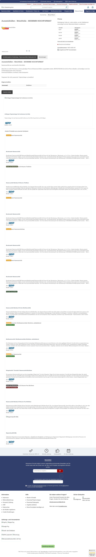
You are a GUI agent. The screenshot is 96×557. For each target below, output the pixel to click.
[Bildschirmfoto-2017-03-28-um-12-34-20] (28, 38)
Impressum (6, 497)
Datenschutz (6, 507)
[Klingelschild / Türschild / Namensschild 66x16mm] (48, 360)
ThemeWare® (65, 553)
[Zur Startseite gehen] (8, 7)
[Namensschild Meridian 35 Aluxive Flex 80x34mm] (48, 392)
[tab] (20, 57)
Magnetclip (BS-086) (11, 433)
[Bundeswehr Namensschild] (48, 142)
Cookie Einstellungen (8, 512)
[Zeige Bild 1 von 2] (26, 50)
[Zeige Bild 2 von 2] (29, 50)
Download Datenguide (62, 4)
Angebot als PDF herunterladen (67, 50)
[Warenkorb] (92, 7)
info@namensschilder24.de (57, 502)
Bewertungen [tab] (42, 57)
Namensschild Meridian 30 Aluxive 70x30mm (17, 182)
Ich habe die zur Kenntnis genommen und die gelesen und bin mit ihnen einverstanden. (48, 486)
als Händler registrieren (9, 509)
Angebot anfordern (73, 4)
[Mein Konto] (88, 7)
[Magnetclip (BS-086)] (48, 423)
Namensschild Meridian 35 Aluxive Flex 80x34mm (18, 401)
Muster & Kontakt (37, 4)
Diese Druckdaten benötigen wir (86, 4)
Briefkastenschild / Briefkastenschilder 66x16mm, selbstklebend (22, 339)
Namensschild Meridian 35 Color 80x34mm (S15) (18, 307)
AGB (63, 485)
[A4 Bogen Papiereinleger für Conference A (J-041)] (48, 104)
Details (48, 162)
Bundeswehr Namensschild (13, 151)
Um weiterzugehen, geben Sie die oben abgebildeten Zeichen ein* (48, 479)
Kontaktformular (62, 506)
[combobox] (48, 7)
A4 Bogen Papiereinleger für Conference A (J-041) (17, 114)
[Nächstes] (53, 39)
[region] (28, 40)
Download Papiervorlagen (49, 4)
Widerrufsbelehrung (8, 500)
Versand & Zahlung (8, 502)
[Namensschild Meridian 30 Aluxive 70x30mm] (48, 173)
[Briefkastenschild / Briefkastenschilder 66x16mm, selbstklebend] (48, 329)
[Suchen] (66, 7)
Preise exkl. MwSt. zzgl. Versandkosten (65, 41)
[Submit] (60, 471)
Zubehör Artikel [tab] (7, 92)
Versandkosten (44, 551)
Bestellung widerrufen (48, 546)
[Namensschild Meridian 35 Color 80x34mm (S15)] (48, 298)
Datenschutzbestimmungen (39, 485)
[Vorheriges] (3, 39)
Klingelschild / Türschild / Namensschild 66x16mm (19, 370)
